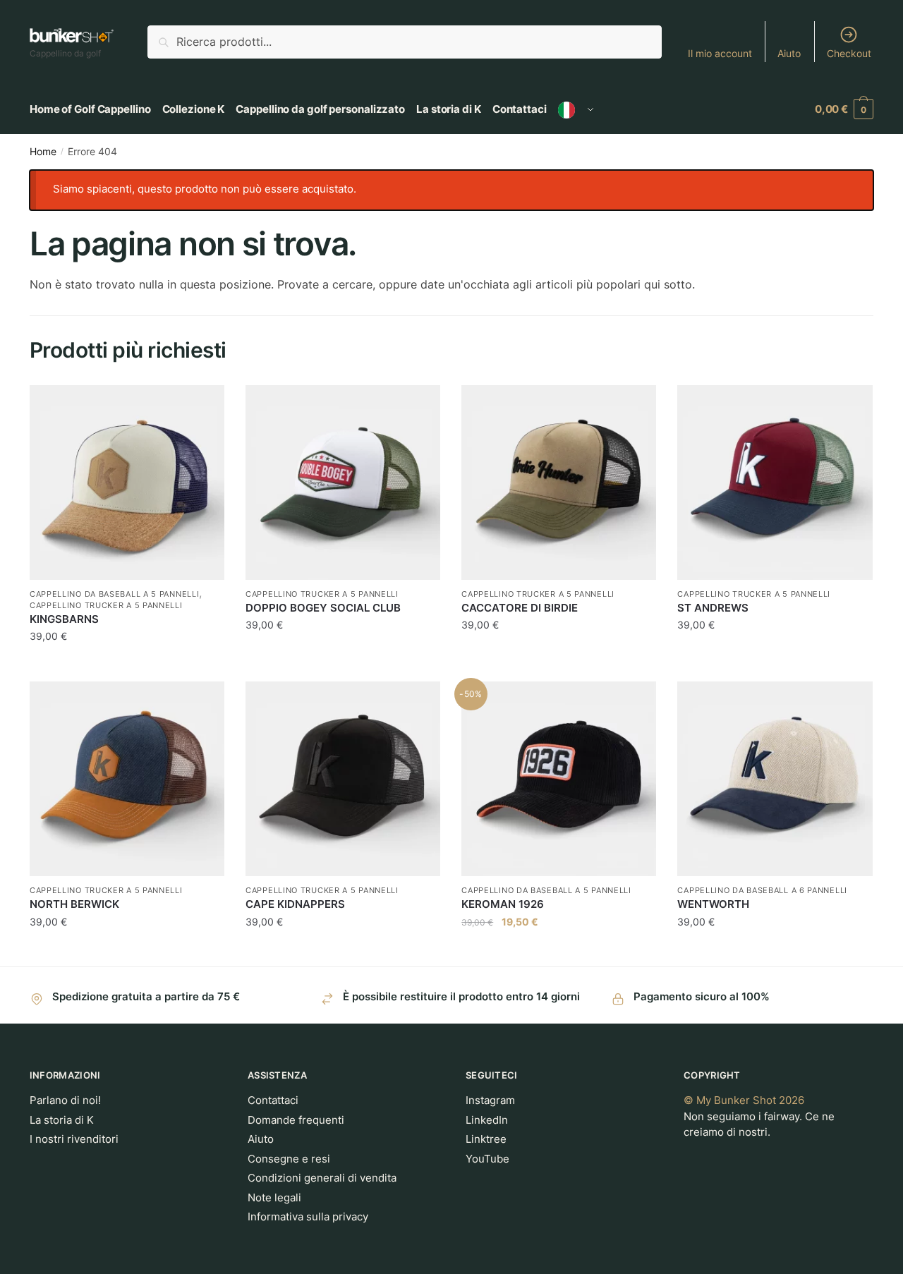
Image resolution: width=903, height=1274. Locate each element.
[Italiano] (576, 109)
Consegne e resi (289, 1158)
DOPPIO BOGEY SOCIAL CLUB (323, 607)
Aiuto (789, 53)
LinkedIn (487, 1120)
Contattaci (273, 1100)
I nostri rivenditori (74, 1139)
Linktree (486, 1139)
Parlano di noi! (65, 1100)
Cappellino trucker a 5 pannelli (106, 605)
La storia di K (62, 1120)
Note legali (274, 1197)
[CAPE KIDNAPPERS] (343, 778)
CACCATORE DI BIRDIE (519, 607)
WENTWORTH (713, 904)
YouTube (487, 1158)
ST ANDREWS (713, 607)
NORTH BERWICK (74, 904)
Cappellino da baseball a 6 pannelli (762, 890)
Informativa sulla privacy (308, 1216)
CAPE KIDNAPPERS (295, 904)
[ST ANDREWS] (774, 482)
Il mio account (720, 53)
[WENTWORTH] (774, 778)
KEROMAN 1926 (502, 904)
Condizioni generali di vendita (322, 1177)
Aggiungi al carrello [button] (127, 665)
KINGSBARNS (64, 619)
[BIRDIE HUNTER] (558, 482)
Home (43, 151)
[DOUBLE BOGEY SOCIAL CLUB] (343, 482)
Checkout (849, 53)
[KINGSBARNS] (127, 482)
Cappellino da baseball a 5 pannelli (115, 594)
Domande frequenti (296, 1120)
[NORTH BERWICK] (127, 778)
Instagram (490, 1100)
